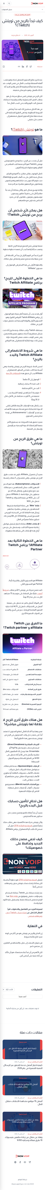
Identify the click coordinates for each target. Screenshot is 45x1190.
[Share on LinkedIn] (23, 66)
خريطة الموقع (22, 1179)
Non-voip (14, 896)
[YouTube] (25, 1162)
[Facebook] (20, 1162)
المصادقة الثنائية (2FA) (23, 826)
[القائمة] (4, 3)
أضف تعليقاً (22, 996)
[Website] (15, 1162)
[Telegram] (30, 1162)
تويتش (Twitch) (23, 129)
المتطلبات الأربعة (13, 373)
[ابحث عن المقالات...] (9, 3)
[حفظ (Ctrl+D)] (4, 66)
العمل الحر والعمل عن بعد (22, 15)
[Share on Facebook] (27, 66)
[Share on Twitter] (31, 66)
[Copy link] (19, 66)
